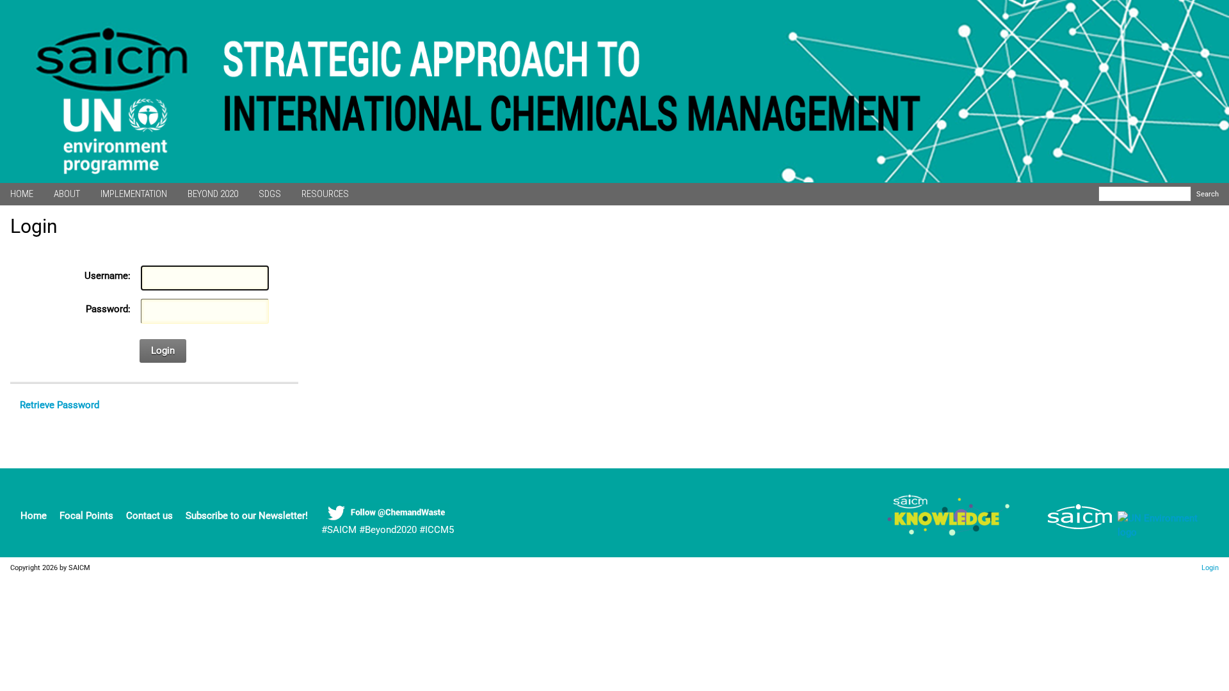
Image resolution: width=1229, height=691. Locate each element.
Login (163, 350)
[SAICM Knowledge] (949, 532)
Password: (108, 309)
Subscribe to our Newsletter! (247, 515)
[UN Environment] (1164, 532)
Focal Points (86, 515)
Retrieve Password (59, 405)
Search (1207, 193)
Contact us (149, 515)
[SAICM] (1064, 532)
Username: (107, 276)
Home (33, 515)
